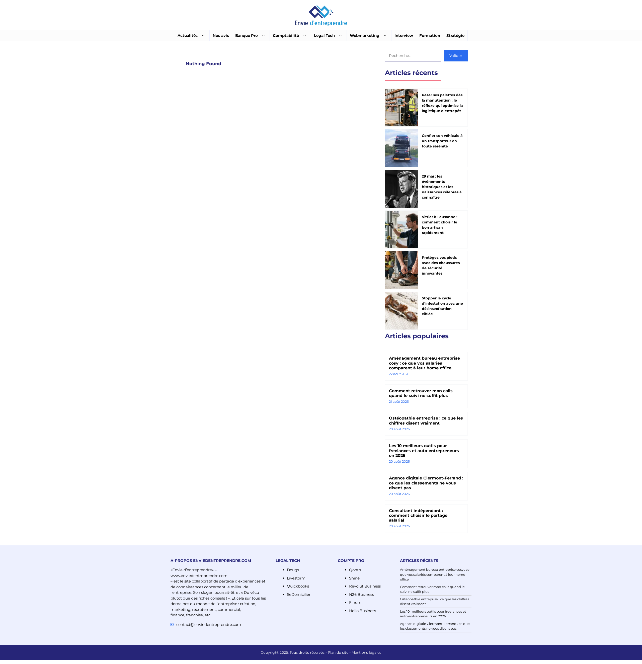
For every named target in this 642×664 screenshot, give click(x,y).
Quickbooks (298, 586)
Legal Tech (324, 35)
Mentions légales (366, 652)
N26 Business (361, 594)
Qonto (355, 569)
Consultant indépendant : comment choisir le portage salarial (418, 515)
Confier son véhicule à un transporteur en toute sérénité (442, 140)
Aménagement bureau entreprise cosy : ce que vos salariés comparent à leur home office (424, 363)
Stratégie (455, 35)
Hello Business (362, 610)
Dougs (293, 569)
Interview (403, 35)
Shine (354, 578)
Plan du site (338, 652)
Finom (355, 602)
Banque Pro (246, 35)
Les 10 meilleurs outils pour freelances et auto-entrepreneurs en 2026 (424, 450)
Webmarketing (364, 35)
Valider (455, 55)
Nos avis (221, 35)
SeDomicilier (298, 594)
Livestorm (296, 578)
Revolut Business (365, 586)
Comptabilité (286, 35)
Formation (429, 35)
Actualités (188, 35)
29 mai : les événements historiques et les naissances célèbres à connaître (442, 187)
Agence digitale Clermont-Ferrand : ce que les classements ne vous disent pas (426, 483)
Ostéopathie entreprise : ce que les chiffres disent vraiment (426, 420)
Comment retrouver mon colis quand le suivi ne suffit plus (421, 393)
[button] (203, 36)
